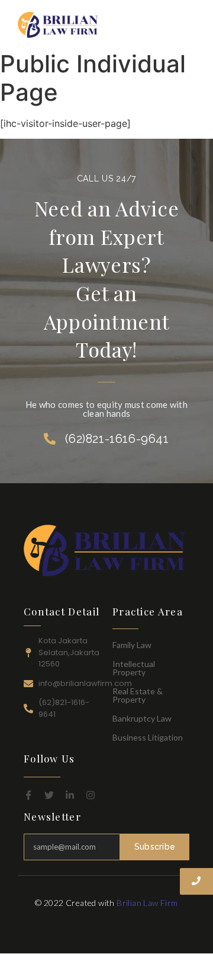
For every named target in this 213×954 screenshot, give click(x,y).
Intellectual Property (133, 668)
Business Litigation (147, 737)
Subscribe (155, 846)
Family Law (131, 645)
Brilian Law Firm (147, 903)
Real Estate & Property (137, 695)
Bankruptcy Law (142, 718)
